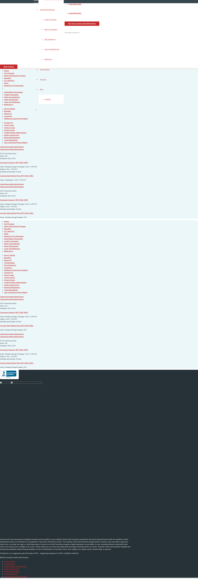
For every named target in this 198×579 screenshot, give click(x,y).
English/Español (75, 4)
